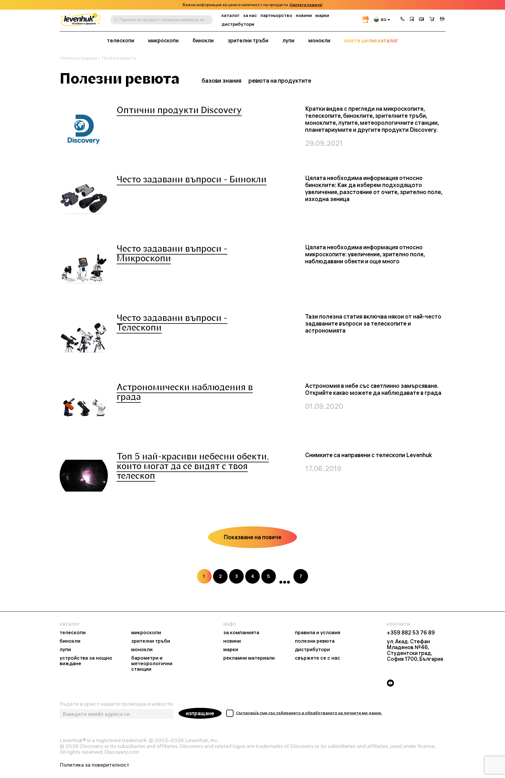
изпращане (200, 713)
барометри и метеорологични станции (151, 663)
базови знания (221, 80)
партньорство (276, 15)
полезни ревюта (315, 641)
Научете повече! (306, 4)
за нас (250, 15)
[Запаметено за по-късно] (411, 19)
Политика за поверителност (94, 765)
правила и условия (317, 632)
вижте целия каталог (371, 40)
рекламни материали (249, 658)
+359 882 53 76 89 (411, 633)
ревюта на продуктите (279, 80)
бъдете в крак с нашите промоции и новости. (117, 704)
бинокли (203, 40)
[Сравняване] (421, 19)
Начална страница (78, 58)
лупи (288, 40)
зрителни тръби (248, 40)
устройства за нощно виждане (86, 660)
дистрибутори (238, 24)
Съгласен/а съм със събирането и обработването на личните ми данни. (309, 712)
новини (304, 15)
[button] (402, 19)
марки (322, 15)
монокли (319, 40)
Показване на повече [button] (252, 537)
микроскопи (163, 40)
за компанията (241, 632)
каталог (231, 15)
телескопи (120, 40)
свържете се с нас (317, 658)
